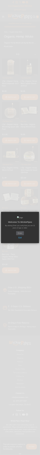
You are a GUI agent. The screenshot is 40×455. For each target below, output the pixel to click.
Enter (20, 233)
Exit (20, 237)
